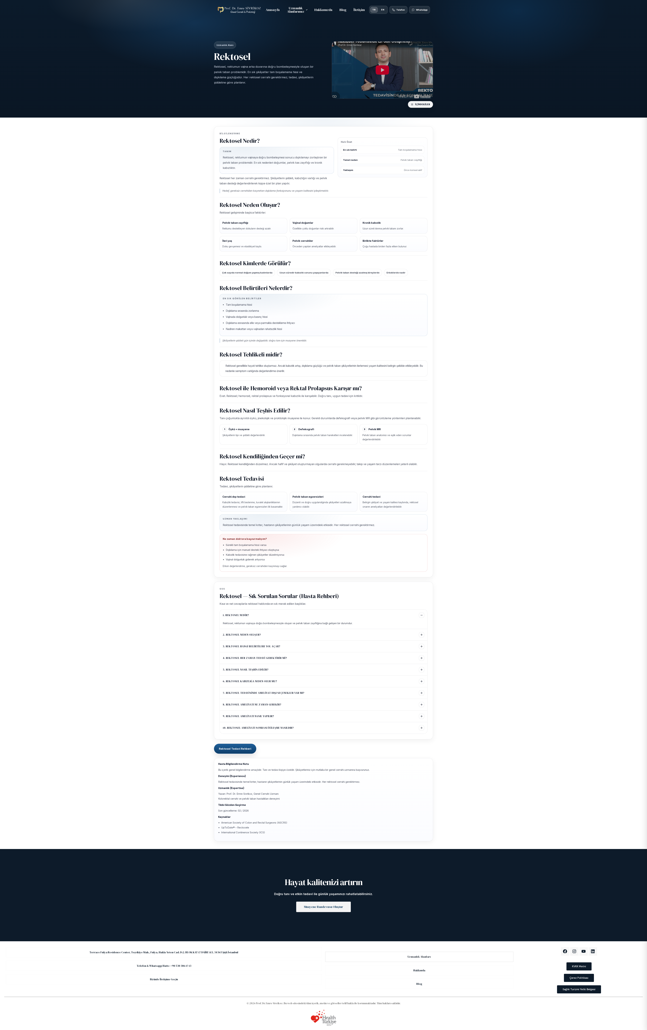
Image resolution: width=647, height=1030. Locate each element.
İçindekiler (422, 104)
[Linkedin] (593, 951)
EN (382, 9)
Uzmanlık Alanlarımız (295, 10)
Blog (343, 9)
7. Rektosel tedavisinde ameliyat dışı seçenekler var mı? (263, 693)
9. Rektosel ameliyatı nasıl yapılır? (248, 716)
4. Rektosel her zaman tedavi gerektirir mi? (255, 658)
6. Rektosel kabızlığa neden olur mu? (250, 681)
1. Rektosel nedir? (236, 615)
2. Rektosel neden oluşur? (242, 634)
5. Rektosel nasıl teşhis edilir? (246, 669)
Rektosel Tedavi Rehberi (235, 748)
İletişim (359, 9)
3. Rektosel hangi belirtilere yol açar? (251, 646)
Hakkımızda (323, 9)
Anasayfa (273, 9)
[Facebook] (565, 951)
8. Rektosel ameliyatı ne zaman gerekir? (252, 704)
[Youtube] (583, 951)
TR (374, 9)
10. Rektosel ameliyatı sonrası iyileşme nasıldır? (258, 728)
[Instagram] (574, 951)
